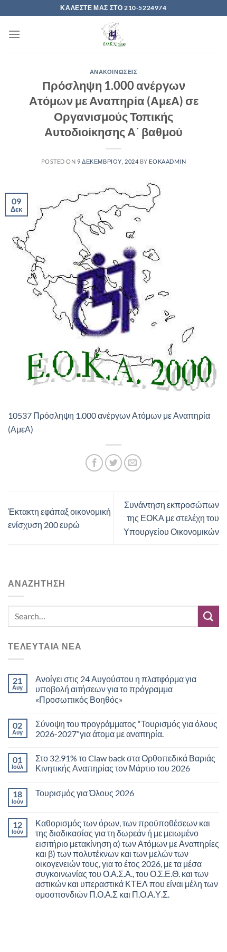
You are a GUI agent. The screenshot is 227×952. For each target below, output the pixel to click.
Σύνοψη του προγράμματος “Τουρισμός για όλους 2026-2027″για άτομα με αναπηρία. (126, 729)
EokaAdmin (167, 161)
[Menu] (14, 34)
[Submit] (208, 616)
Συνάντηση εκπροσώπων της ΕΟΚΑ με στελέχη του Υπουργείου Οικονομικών (171, 517)
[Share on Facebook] (94, 463)
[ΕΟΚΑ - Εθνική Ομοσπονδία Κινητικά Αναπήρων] (113, 34)
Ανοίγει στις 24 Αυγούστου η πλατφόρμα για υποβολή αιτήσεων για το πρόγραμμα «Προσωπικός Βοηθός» (115, 689)
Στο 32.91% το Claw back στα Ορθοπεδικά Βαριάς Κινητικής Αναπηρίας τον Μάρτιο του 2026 (125, 763)
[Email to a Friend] (132, 463)
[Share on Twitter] (113, 463)
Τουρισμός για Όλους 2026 (84, 793)
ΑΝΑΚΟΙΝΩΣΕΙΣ (114, 71)
